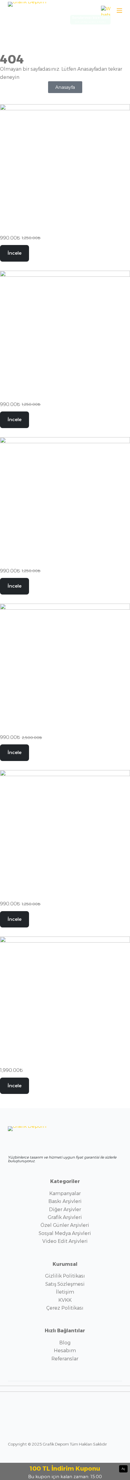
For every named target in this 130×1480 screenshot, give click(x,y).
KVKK (65, 1300)
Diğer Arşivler (65, 1209)
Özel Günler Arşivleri (65, 1225)
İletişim (65, 1292)
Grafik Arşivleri (65, 1217)
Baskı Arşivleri (65, 1201)
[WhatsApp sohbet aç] (106, 10)
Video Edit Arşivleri (65, 1241)
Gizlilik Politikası (65, 1276)
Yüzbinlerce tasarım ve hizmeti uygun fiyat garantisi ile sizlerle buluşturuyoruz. (62, 1159)
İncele (14, 253)
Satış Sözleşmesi (65, 1284)
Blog (64, 1343)
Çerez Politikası (64, 1308)
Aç (123, 1468)
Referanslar (64, 1359)
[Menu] (119, 10)
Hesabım (65, 1350)
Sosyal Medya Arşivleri (65, 1233)
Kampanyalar (65, 1193)
